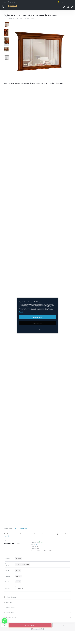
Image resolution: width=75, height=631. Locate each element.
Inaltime (7, 576)
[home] (4, 18)
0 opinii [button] (15, 529)
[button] (7, 21)
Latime (7, 570)
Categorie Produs (8, 564)
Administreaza (37, 323)
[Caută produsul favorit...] (68, 6)
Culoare (7, 588)
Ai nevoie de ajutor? (11, 617)
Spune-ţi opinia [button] (23, 529)
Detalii (21, 312)
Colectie (7, 582)
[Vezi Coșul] (72, 6)
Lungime (7, 558)
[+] (7, 625)
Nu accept (38, 329)
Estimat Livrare (10, 607)
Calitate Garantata (11, 597)
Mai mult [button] (6, 536)
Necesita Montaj (10, 612)
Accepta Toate (37, 317)
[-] (2, 625)
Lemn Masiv (9, 602)
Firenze (38, 544)
